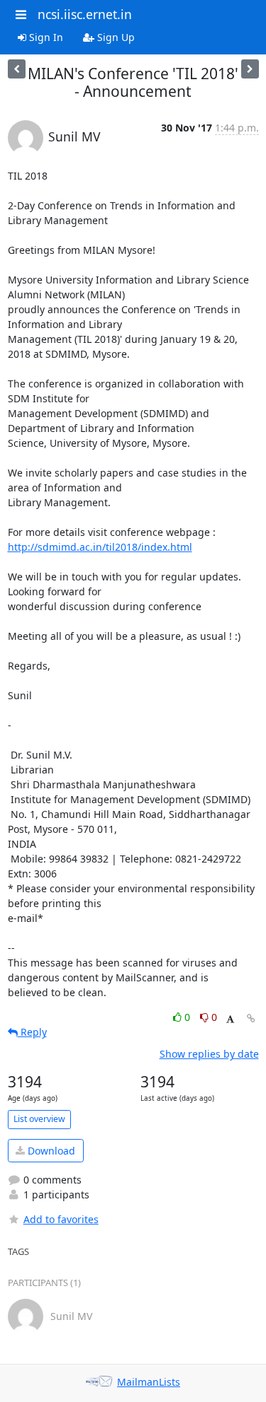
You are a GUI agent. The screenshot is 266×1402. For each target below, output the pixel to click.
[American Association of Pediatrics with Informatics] (250, 68)
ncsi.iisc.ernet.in (85, 14)
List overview (39, 1119)
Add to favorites (61, 1219)
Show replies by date (209, 1054)
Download (50, 1150)
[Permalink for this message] (251, 1018)
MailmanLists (148, 1382)
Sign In (44, 37)
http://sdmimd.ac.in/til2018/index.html (100, 547)
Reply (32, 1032)
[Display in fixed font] (230, 1019)
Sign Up (114, 37)
